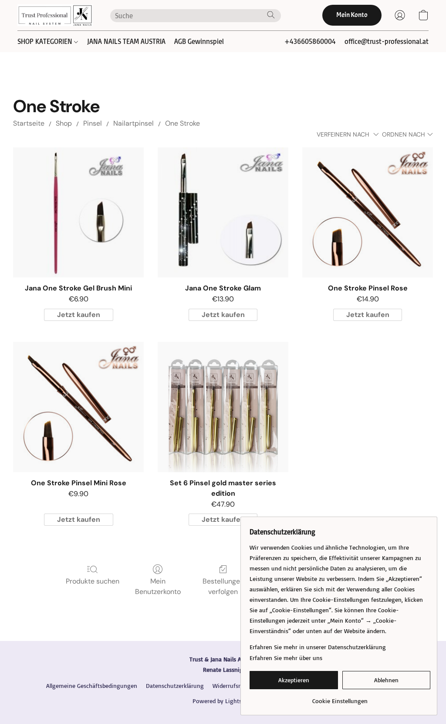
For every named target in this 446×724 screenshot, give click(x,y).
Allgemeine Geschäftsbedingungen (91, 685)
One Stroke (182, 123)
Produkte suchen (92, 581)
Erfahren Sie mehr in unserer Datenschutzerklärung (318, 647)
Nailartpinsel (133, 123)
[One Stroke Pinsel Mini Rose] (78, 407)
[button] (55, 15)
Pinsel (92, 123)
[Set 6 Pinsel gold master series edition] (223, 407)
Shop (64, 123)
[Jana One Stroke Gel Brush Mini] (78, 212)
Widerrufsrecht (232, 685)
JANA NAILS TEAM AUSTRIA (126, 41)
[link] (340, 697)
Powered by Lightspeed (223, 700)
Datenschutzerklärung (175, 685)
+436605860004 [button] (310, 41)
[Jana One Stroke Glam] (223, 212)
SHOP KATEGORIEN (45, 41)
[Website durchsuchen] (270, 15)
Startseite (28, 123)
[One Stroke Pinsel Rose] (367, 212)
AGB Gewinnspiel (199, 41)
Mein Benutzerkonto (158, 586)
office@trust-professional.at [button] (387, 41)
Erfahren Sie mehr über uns (286, 657)
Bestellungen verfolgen (223, 586)
